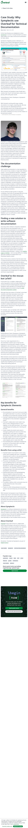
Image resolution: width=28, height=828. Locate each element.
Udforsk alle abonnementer (14, 611)
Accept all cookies (18, 826)
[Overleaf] (5, 2)
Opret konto (15, 570)
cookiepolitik (16, 824)
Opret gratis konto (14, 608)
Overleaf (3, 523)
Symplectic (3, 35)
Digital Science (4, 542)
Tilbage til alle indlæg (7, 8)
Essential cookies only (7, 826)
